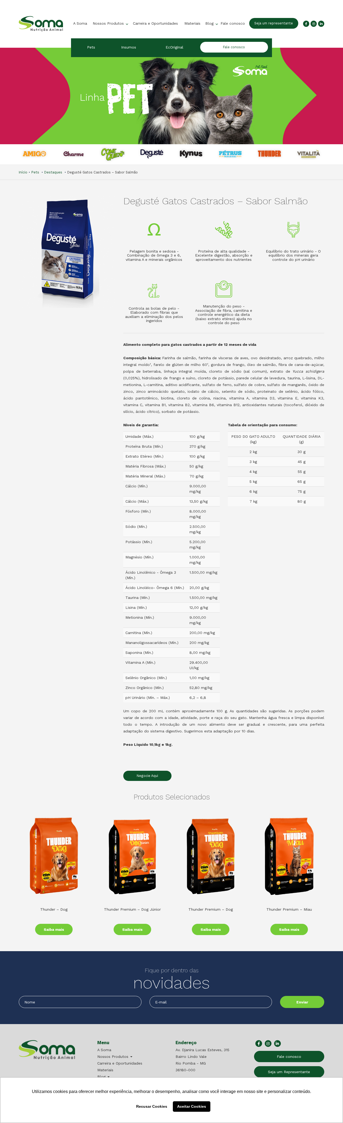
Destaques (53, 172)
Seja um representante (273, 23)
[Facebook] (306, 24)
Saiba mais (54, 929)
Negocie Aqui (147, 776)
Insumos (128, 47)
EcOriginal (174, 47)
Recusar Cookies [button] (151, 1106)
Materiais (192, 23)
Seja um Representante (289, 1072)
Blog (210, 23)
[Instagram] (314, 24)
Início (23, 172)
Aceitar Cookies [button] (191, 1106)
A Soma (80, 23)
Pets (91, 47)
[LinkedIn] (321, 24)
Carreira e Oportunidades (155, 23)
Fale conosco (233, 23)
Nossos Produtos (109, 23)
